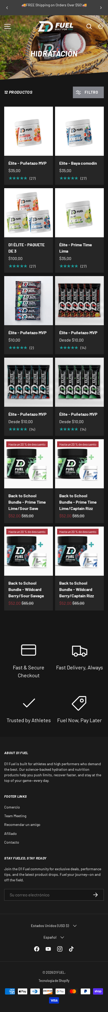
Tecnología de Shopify (54, 980)
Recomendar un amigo (22, 824)
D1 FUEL (59, 972)
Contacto (11, 842)
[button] (100, 26)
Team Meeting (15, 816)
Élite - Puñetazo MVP (27, 162)
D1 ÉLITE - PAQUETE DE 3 (26, 247)
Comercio (12, 807)
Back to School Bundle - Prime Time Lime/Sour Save (27, 502)
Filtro (91, 92)
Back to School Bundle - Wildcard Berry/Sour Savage (26, 589)
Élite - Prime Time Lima (75, 247)
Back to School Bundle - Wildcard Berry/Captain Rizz (76, 589)
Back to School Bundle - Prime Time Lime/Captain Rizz (78, 502)
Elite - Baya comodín (78, 162)
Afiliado (10, 833)
